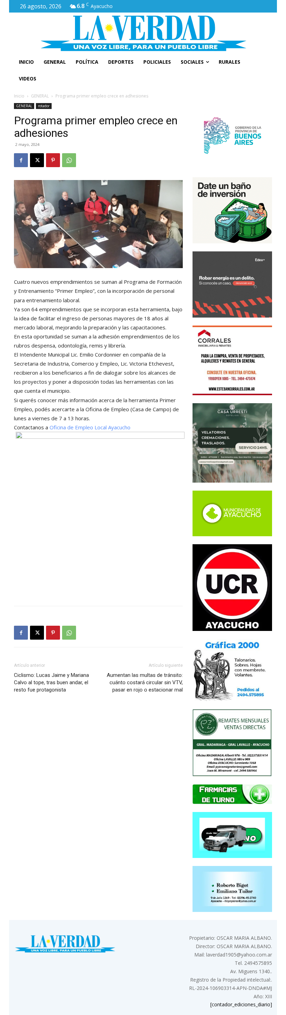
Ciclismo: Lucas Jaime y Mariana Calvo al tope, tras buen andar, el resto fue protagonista (51, 682)
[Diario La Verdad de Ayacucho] (143, 33)
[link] (90, 427)
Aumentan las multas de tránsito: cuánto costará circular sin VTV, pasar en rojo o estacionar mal (145, 682)
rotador (44, 105)
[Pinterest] (53, 160)
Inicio (19, 96)
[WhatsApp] (69, 160)
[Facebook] (21, 160)
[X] (37, 160)
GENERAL (40, 96)
